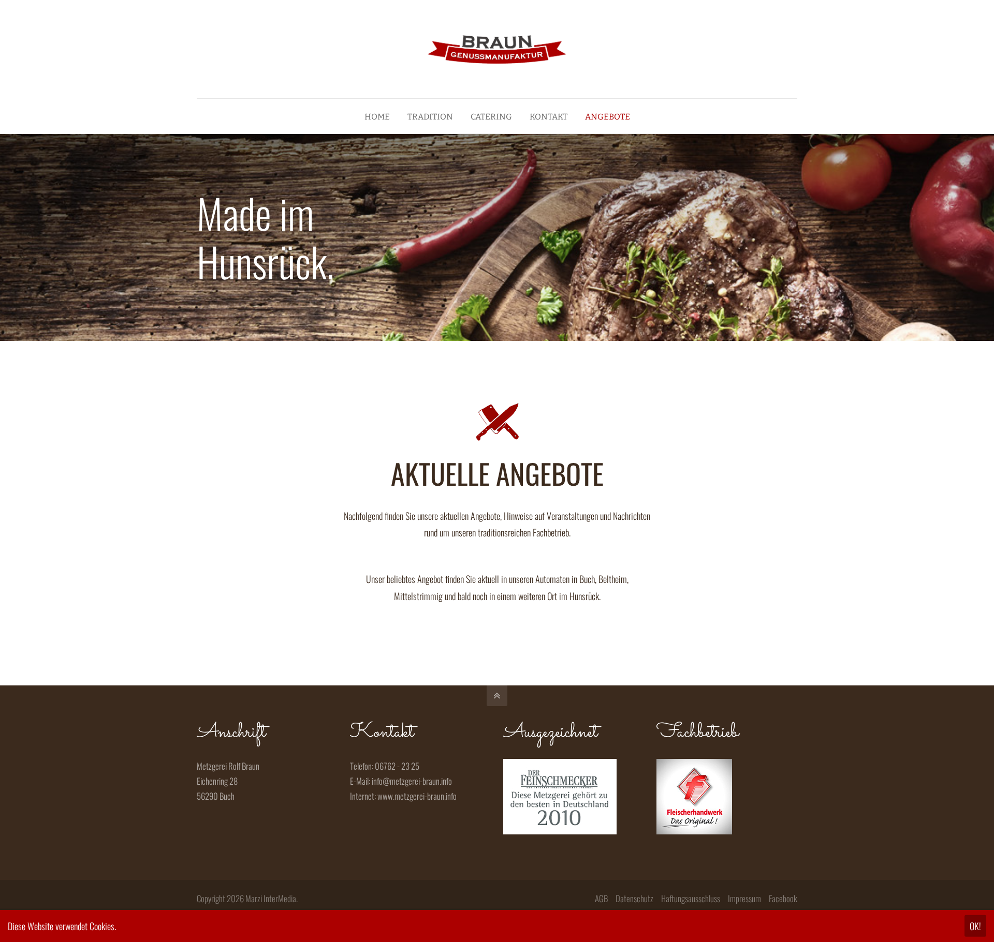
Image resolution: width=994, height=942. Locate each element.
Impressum (744, 898)
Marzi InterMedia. (271, 898)
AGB (601, 898)
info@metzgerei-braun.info (412, 780)
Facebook (783, 898)
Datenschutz (634, 898)
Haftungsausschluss (690, 898)
